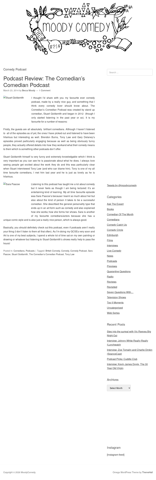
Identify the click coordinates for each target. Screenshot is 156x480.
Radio (110, 276)
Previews (112, 266)
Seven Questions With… (120, 292)
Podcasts (30, 250)
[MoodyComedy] (78, 52)
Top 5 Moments (115, 302)
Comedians (19, 250)
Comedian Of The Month (120, 214)
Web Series (113, 313)
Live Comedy (114, 250)
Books (110, 209)
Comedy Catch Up (117, 224)
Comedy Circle (115, 230)
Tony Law (69, 254)
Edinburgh (112, 235)
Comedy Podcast (78, 250)
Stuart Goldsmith (20, 254)
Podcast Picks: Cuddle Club (122, 359)
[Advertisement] (130, 129)
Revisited (112, 287)
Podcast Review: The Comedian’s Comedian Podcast (44, 81)
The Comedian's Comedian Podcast (46, 254)
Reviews (111, 281)
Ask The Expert (115, 204)
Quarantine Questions (119, 271)
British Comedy (53, 250)
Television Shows (116, 297)
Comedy (65, 250)
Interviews (112, 245)
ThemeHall (147, 472)
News (110, 256)
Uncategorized (115, 307)
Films (110, 240)
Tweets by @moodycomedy (122, 185)
